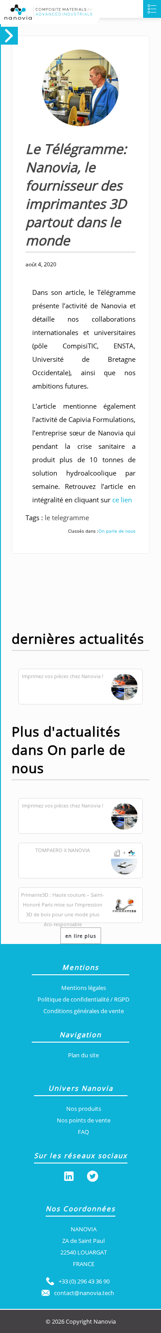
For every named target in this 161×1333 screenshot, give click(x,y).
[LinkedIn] (69, 1178)
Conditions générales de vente (83, 1011)
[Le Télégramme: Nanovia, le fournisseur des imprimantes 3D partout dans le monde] (72, 135)
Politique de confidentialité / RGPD (83, 999)
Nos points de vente (83, 1120)
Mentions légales (83, 988)
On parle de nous (117, 531)
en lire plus (80, 935)
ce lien (122, 499)
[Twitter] (92, 1178)
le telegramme (67, 517)
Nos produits (83, 1109)
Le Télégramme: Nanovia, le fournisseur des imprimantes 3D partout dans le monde (76, 194)
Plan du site (83, 1055)
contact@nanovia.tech (84, 1293)
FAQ (83, 1132)
